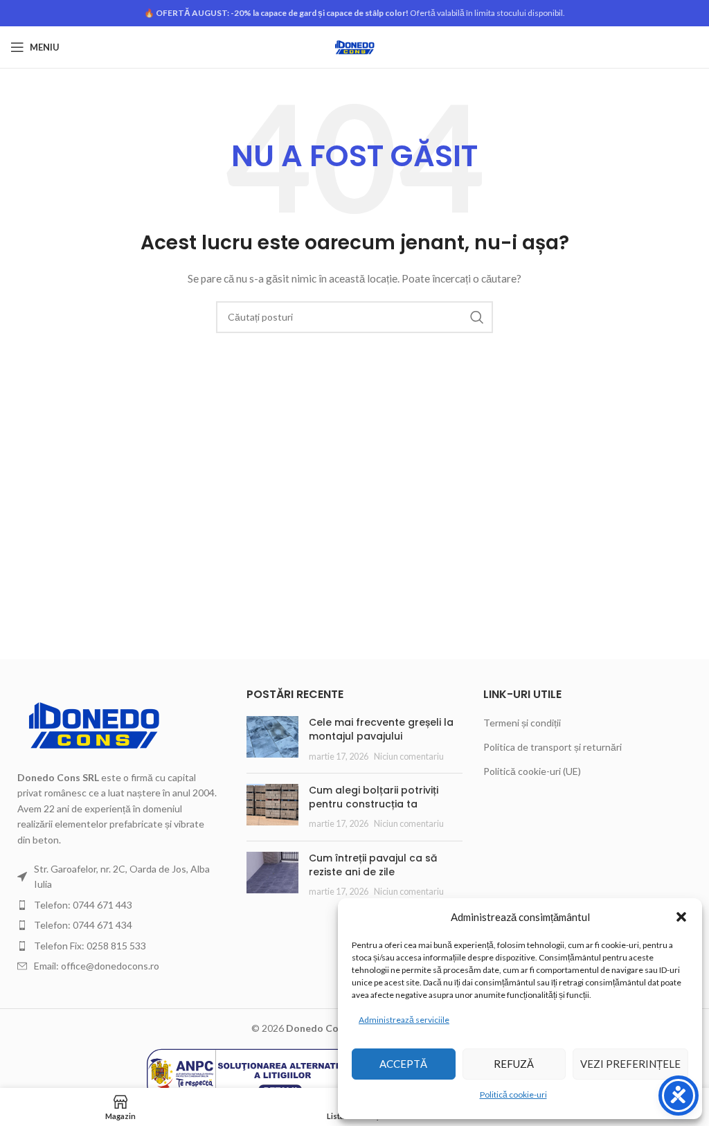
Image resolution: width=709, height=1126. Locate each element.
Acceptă (403, 1063)
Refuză (514, 1063)
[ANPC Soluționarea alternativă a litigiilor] (251, 1073)
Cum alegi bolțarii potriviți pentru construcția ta (373, 797)
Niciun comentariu (409, 756)
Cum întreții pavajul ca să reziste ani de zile (373, 865)
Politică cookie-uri (513, 1094)
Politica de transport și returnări (552, 747)
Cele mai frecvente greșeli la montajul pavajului (381, 729)
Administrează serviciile (404, 1020)
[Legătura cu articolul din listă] (118, 905)
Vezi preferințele (630, 1063)
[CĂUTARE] (477, 317)
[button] (681, 917)
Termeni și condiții (522, 723)
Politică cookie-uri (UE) (532, 771)
